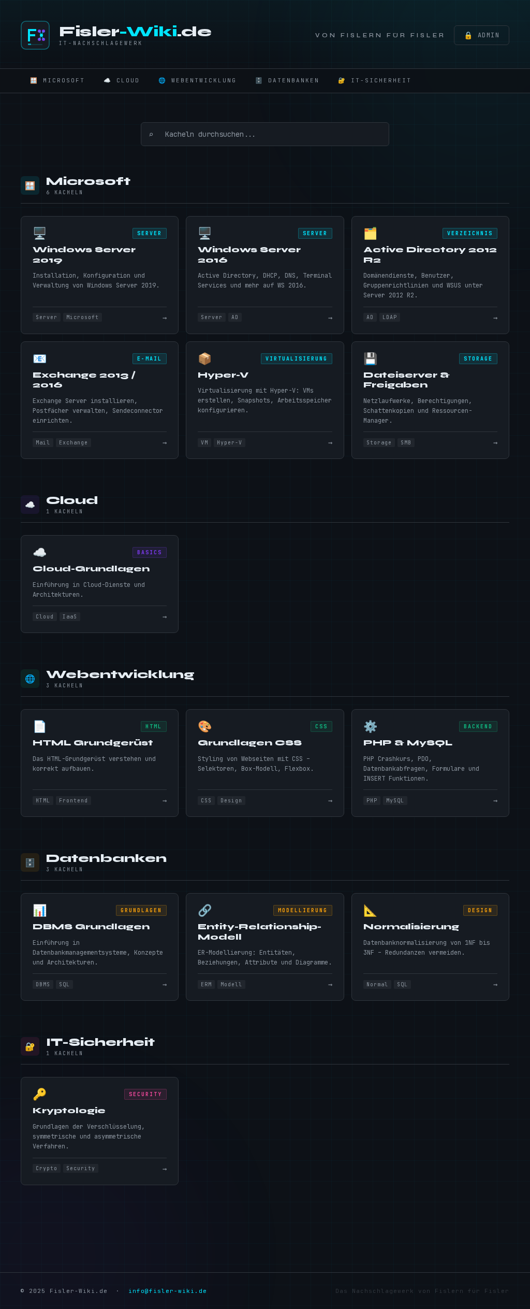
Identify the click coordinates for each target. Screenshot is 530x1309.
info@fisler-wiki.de (167, 1290)
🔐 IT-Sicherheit (374, 80)
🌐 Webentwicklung (197, 80)
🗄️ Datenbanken (287, 80)
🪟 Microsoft (57, 80)
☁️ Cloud (122, 80)
